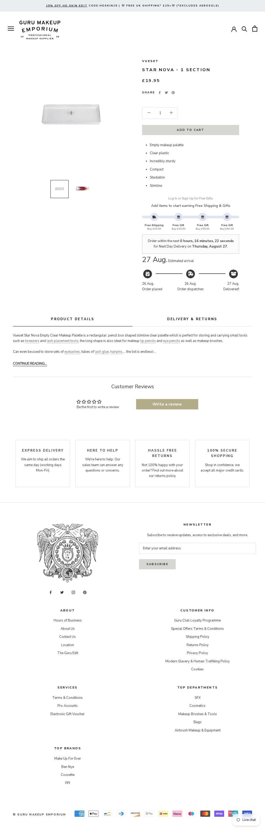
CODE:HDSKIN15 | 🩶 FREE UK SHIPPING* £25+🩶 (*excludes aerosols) (132, 6)
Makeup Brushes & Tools (197, 714)
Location (67, 645)
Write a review (167, 404)
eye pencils (171, 341)
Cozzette (68, 775)
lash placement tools (62, 341)
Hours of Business (68, 620)
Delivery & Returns (192, 319)
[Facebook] (159, 92)
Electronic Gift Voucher (67, 714)
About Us (68, 628)
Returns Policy (198, 645)
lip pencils (148, 341)
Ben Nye (67, 767)
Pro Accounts (67, 705)
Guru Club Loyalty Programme (197, 620)
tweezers (32, 341)
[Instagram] (73, 592)
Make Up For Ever (67, 758)
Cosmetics (197, 705)
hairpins (116, 351)
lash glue (102, 351)
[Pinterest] (173, 92)
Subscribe (157, 564)
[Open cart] (254, 29)
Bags (198, 722)
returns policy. (165, 476)
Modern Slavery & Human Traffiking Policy (197, 661)
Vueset (150, 61)
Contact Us (67, 636)
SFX (198, 697)
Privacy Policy (197, 653)
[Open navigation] (11, 28)
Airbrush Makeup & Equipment (197, 730)
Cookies (197, 669)
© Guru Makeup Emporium (39, 815)
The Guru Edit (67, 653)
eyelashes (72, 351)
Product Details (72, 319)
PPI (67, 783)
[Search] (244, 28)
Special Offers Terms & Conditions (197, 628)
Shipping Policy (197, 636)
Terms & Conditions (67, 697)
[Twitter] (166, 92)
